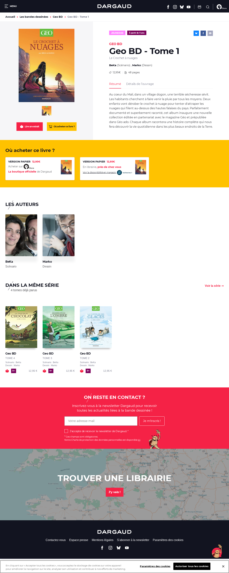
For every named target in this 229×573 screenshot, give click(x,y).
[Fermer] (223, 566)
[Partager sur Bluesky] (196, 33)
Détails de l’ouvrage (140, 84)
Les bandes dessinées (34, 16)
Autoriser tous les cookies (191, 566)
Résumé (115, 84)
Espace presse (78, 540)
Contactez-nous (56, 540)
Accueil (10, 16)
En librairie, (102, 167)
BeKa (112, 65)
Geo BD (58, 16)
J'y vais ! (115, 492)
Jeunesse (117, 32)
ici (139, 440)
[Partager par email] (210, 33)
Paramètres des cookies (168, 540)
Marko (136, 65)
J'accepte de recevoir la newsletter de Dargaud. (98, 431)
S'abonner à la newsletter (133, 540)
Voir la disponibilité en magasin (99, 172)
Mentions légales (102, 540)
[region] (114, 566)
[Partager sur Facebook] (203, 33)
